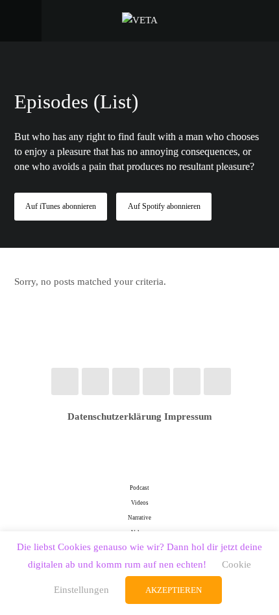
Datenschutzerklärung (114, 416)
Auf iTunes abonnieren (60, 206)
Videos (140, 503)
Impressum (188, 416)
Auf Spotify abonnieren (164, 206)
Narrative (139, 517)
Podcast (139, 488)
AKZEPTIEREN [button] (173, 590)
